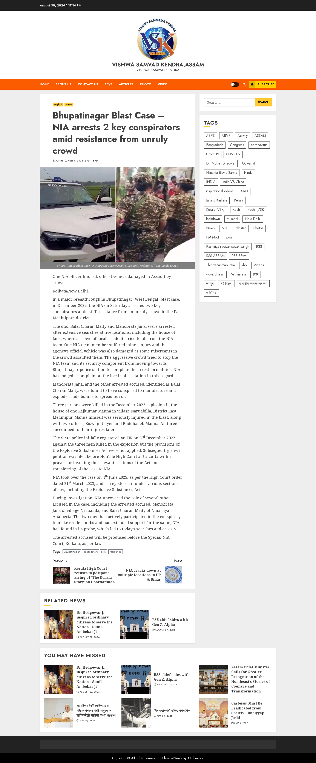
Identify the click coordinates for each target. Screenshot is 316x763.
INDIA (211, 182)
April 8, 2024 (75, 160)
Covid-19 (212, 154)
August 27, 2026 (90, 637)
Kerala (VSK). (216, 209)
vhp (244, 265)
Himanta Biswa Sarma (221, 172)
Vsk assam (238, 274)
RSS (259, 246)
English (58, 104)
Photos (258, 228)
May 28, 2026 (164, 715)
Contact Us (88, 84)
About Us (63, 84)
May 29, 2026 (87, 720)
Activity (243, 135)
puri (229, 237)
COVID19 (233, 154)
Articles (126, 84)
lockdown (213, 219)
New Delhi (253, 219)
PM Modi (212, 237)
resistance (115, 552)
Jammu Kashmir (216, 200)
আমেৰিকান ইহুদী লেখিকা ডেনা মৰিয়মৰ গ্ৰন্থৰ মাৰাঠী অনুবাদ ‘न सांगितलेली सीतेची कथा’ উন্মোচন (58, 713)
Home (44, 84)
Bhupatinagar (72, 552)
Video (162, 84)
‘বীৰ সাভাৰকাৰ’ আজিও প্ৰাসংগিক (136, 713)
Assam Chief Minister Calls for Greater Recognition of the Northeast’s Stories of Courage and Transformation (213, 679)
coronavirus (259, 145)
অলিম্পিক (211, 293)
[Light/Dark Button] (235, 84)
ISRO (244, 191)
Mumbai (232, 219)
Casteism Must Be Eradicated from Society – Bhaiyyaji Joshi (213, 713)
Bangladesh (214, 145)
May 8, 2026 (241, 723)
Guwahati (249, 163)
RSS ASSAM (215, 256)
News (69, 104)
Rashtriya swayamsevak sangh (227, 246)
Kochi (237, 209)
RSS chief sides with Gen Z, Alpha (134, 624)
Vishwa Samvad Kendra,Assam (158, 64)
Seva (108, 84)
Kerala (238, 200)
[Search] (244, 84)
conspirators (90, 552)
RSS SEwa (239, 256)
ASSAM (260, 135)
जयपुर (210, 283)
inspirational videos (219, 191)
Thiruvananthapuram (220, 265)
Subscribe (266, 84)
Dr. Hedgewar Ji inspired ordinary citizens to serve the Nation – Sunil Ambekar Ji (58, 624)
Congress (237, 145)
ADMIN (59, 160)
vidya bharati (215, 274)
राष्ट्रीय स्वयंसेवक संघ (253, 283)
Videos (259, 265)
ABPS (210, 135)
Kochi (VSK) (256, 209)
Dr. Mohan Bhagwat (220, 163)
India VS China (233, 182)
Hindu (248, 172)
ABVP (226, 135)
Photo (145, 84)
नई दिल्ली (226, 283)
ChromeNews (172, 758)
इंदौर (255, 274)
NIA (103, 552)
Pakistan (240, 228)
